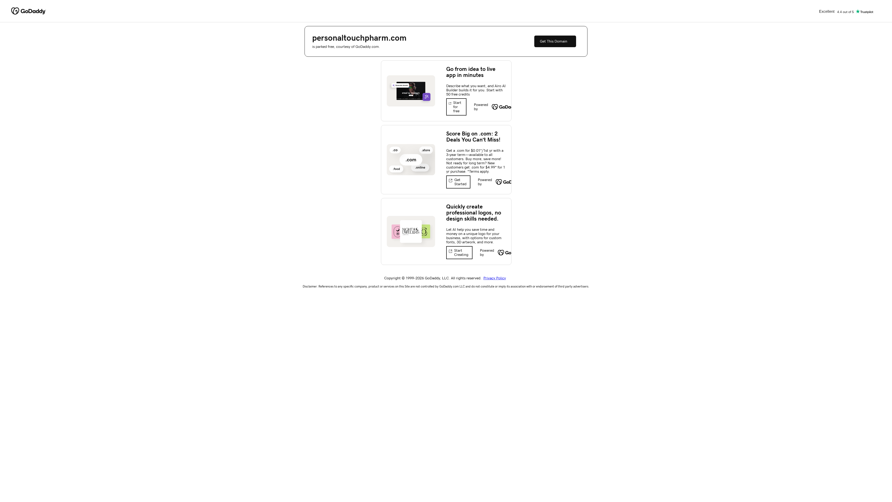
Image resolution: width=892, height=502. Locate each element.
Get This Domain (553, 41)
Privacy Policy (494, 278)
